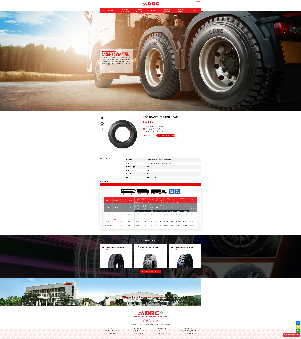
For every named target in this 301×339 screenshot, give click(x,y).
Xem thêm (125, 69)
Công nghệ (125, 10)
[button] (149, 109)
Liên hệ (194, 11)
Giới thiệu (111, 11)
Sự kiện (180, 10)
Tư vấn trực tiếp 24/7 (150, 135)
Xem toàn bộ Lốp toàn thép (150, 272)
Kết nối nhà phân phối (166, 135)
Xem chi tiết (105, 250)
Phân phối (166, 10)
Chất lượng (139, 10)
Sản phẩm (153, 11)
